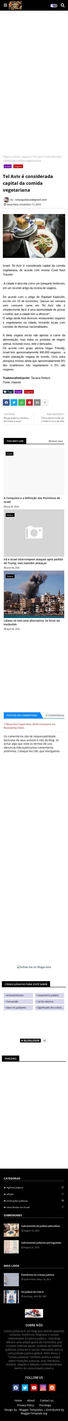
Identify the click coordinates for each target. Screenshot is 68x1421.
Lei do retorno (45, 1001)
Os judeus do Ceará (32, 1291)
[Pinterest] (29, 402)
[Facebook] (6, 402)
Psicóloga (45, 1405)
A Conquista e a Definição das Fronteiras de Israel (32, 500)
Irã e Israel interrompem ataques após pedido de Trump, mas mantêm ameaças (33, 561)
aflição (35, 1194)
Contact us (46, 1400)
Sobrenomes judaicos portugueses (41, 1242)
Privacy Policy (25, 1405)
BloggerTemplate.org (34, 1413)
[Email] (37, 402)
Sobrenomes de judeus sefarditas (40, 1226)
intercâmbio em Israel (35, 1207)
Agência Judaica (35, 1187)
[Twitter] (14, 402)
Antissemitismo (15, 995)
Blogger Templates (31, 1410)
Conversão (12, 1001)
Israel (8, 166)
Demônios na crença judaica (37, 1274)
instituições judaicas (35, 1200)
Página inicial (11, 156)
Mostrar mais (56, 441)
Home (18, 1400)
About (31, 1400)
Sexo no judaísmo (16, 1007)
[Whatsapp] (21, 402)
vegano (26, 156)
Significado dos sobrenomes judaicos (50, 1007)
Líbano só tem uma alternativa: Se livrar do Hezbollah (32, 622)
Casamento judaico (48, 995)
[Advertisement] (34, 48)
